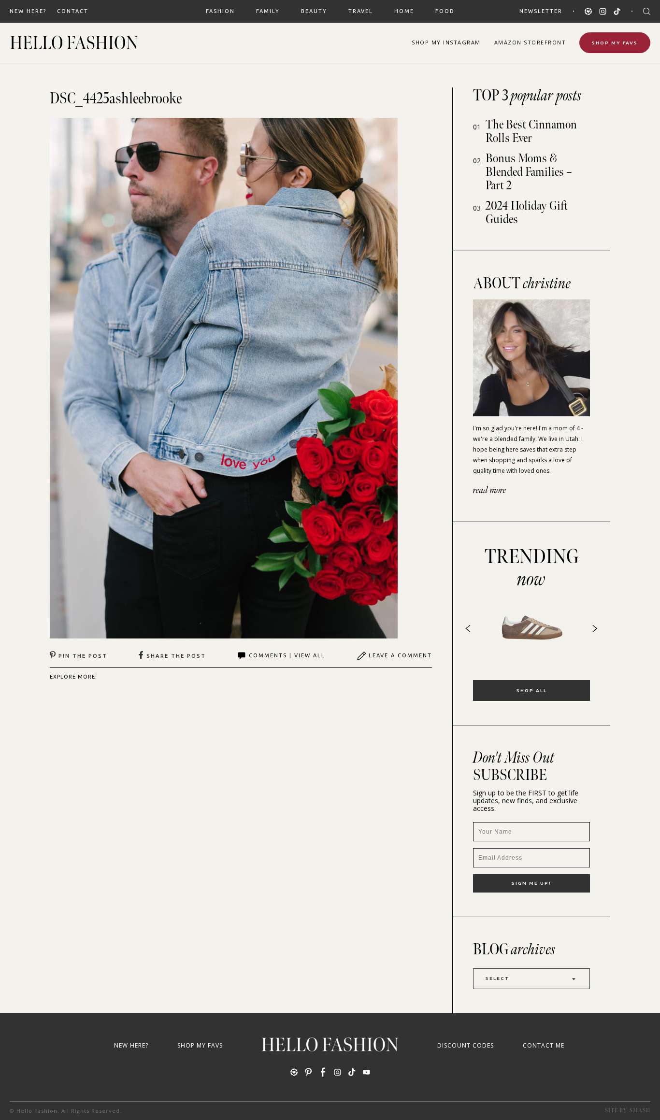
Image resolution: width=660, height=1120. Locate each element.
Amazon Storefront (530, 42)
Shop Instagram (446, 42)
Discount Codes (465, 1045)
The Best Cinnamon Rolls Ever (531, 131)
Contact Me (543, 1045)
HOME (404, 11)
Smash (640, 1110)
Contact (72, 11)
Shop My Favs (615, 42)
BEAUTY (314, 11)
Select (498, 978)
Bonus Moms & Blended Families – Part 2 (529, 172)
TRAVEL (360, 11)
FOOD (445, 11)
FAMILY (268, 11)
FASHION (220, 11)
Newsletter (540, 11)
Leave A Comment (400, 655)
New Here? (28, 11)
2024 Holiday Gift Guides (527, 212)
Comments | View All (287, 655)
